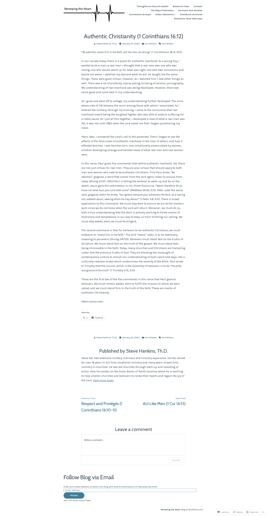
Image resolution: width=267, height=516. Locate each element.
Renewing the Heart (170, 509)
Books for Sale (181, 6)
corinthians (151, 43)
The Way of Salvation (162, 10)
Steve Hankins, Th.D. (106, 43)
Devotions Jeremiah (191, 15)
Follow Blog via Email (89, 477)
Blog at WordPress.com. (192, 509)
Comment (176, 460)
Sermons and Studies (190, 10)
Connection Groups (140, 15)
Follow (74, 495)
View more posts (103, 380)
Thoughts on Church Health (152, 6)
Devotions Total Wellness (188, 19)
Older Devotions (164, 15)
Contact (197, 6)
